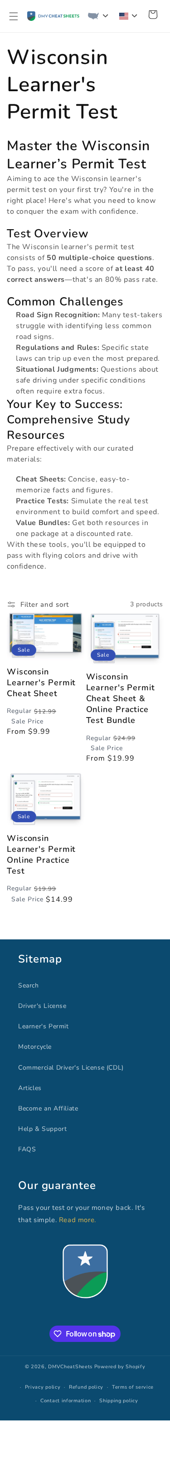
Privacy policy (43, 1387)
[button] (14, 16)
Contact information (65, 1400)
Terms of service (133, 1387)
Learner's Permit (43, 1026)
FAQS (27, 1149)
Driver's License (42, 1006)
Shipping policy (118, 1400)
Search (28, 985)
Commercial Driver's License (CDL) (71, 1067)
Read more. (77, 1219)
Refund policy (86, 1387)
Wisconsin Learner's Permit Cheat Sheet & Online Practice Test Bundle (120, 698)
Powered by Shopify (120, 1366)
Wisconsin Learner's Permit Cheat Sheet (41, 682)
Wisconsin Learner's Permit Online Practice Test (41, 854)
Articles (30, 1088)
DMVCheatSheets (70, 1366)
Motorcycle (35, 1046)
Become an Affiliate (48, 1108)
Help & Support (42, 1129)
